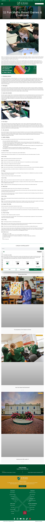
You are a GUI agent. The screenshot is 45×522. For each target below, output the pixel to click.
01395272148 (4, 0)
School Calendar (30, 0)
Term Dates (12, 507)
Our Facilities (12, 496)
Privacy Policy (32, 507)
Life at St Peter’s (12, 492)
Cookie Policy (32, 509)
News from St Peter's (32, 22)
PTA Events (12, 511)
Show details (38, 266)
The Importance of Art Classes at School (22, 329)
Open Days (32, 496)
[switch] (17, 263)
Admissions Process (32, 492)
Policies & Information (32, 505)
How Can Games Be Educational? (22, 387)
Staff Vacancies (37, 0)
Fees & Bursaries (32, 494)
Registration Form (32, 498)
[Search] (42, 248)
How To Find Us (12, 505)
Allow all (35, 269)
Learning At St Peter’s (12, 494)
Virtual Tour (12, 498)
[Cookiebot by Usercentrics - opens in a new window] (38, 251)
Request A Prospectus (23, 0)
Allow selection (22, 269)
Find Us (43, 0)
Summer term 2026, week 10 (22, 459)
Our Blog (12, 513)
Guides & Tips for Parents (24, 22)
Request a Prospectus (32, 500)
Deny (9, 269)
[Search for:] (39, 3)
